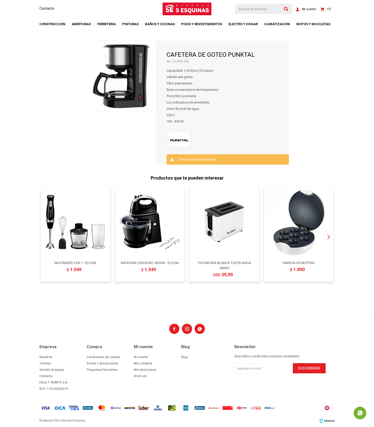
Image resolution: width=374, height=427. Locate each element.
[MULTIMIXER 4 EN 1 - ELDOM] (75, 222)
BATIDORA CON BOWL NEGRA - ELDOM (150, 263)
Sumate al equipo (51, 370)
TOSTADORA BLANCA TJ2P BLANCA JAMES (224, 265)
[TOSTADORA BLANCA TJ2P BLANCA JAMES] (224, 222)
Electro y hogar (243, 24)
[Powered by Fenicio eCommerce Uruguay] (327, 420)
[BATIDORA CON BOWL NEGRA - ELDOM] (150, 222)
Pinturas (130, 24)
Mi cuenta (141, 357)
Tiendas (45, 363)
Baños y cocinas (160, 24)
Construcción (52, 24)
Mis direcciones (145, 370)
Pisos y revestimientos (201, 24)
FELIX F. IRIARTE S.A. (53, 382)
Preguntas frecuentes (102, 370)
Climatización (277, 24)
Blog (184, 357)
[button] (328, 237)
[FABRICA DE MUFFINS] (299, 222)
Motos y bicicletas (313, 24)
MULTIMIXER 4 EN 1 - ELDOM (75, 263)
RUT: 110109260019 (53, 389)
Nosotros (45, 357)
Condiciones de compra (103, 357)
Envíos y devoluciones (102, 363)
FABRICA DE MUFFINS (298, 263)
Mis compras (143, 363)
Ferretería (106, 24)
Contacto (46, 8)
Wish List (140, 376)
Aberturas (81, 24)
